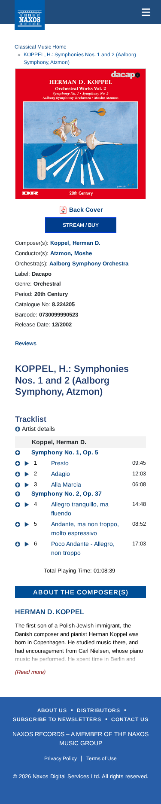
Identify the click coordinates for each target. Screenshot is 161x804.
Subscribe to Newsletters (58, 719)
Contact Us (130, 719)
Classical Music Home (41, 47)
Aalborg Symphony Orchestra (88, 263)
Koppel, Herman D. (75, 243)
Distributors (99, 710)
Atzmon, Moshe (71, 253)
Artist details (38, 428)
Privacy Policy (60, 758)
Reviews (25, 343)
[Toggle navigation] (144, 12)
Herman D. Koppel (49, 611)
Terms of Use (101, 758)
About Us (53, 710)
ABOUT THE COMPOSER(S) (80, 592)
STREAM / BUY (81, 225)
